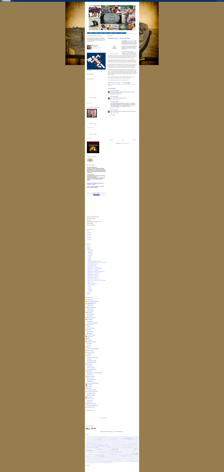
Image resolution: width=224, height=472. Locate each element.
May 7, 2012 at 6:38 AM (115, 94)
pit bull (109, 451)
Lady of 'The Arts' (90, 350)
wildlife (130, 460)
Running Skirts (89, 234)
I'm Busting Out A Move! (92, 265)
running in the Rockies (99, 455)
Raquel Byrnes (89, 371)
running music (107, 455)
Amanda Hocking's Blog (91, 307)
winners (87, 461)
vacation (112, 459)
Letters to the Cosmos (91, 352)
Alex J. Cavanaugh (101, 437)
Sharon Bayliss (89, 384)
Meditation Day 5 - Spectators (93, 274)
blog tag (122, 438)
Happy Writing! (89, 333)
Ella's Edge (89, 329)
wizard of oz (95, 461)
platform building (114, 451)
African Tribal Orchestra (89, 437)
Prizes (104, 452)
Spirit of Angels (110, 456)
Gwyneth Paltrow (93, 446)
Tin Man (131, 458)
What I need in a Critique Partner (113, 460)
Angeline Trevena (90, 309)
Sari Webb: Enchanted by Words (93, 383)
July (89, 256)
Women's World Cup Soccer (116, 461)
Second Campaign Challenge (124, 455)
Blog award (113, 438)
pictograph (102, 451)
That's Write (89, 388)
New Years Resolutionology (124, 450)
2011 (88, 292)
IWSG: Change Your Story (92, 283)
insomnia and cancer (101, 447)
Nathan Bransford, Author (91, 362)
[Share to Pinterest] (129, 82)
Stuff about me (105, 457)
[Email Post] (123, 82)
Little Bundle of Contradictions (92, 357)
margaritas (109, 449)
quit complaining (131, 452)
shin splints (90, 456)
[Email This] (125, 82)
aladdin (96, 437)
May (89, 259)
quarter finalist (113, 452)
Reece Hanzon (89, 374)
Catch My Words (90, 319)
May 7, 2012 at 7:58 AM (115, 99)
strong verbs (95, 457)
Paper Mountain (90, 364)
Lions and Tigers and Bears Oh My (122, 448)
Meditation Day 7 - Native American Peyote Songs (96, 271)
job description (120, 447)
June (89, 258)
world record (128, 461)
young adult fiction (98, 462)
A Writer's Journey (90, 305)
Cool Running (89, 239)
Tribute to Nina (105, 459)
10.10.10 (87, 436)
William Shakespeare (134, 460)
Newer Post (111, 139)
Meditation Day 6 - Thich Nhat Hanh (94, 272)
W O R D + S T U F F (90, 398)
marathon (98, 449)
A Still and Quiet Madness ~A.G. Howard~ (91, 303)
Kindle (89, 448)
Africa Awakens (130, 436)
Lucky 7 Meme (88, 449)
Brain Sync (131, 439)
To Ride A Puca (135, 458)
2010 (88, 294)
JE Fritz (112, 447)
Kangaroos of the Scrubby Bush (93, 348)
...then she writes (90, 299)
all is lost (107, 437)
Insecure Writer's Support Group (91, 447)
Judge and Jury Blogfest (126, 447)
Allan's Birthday (116, 437)
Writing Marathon (92, 462)
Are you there (135, 437)
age (93, 437)
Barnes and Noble (98, 438)
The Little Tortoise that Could (92, 391)
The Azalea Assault (93, 458)
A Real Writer (115, 436)
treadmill (97, 459)
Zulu (106, 462)
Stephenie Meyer (90, 457)
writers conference (134, 461)
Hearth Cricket (89, 336)
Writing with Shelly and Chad (92, 405)
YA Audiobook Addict (91, 407)
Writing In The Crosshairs (91, 403)
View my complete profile (96, 47)
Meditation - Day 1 (91, 281)
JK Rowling (115, 447)
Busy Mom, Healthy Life (91, 317)
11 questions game (92, 436)
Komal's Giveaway (93, 448)
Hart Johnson (111, 446)
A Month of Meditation (91, 284)
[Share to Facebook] (128, 82)
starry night (133, 456)
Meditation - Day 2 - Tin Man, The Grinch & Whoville (96, 280)
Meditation (112, 84)
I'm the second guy (134, 446)
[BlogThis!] (126, 82)
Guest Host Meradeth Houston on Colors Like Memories (97, 262)
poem (126, 451)
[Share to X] (127, 82)
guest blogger (88, 446)
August (89, 255)
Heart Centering (117, 446)
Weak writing (99, 460)
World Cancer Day (123, 461)
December (90, 249)
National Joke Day (98, 450)
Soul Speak (130, 48)
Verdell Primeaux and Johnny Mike (122, 459)
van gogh (115, 459)
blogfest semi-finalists (133, 438)
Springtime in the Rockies (126, 456)
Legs (108, 448)
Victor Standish (136, 459)
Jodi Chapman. (124, 49)
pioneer (106, 451)
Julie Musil (89, 345)
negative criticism (113, 450)
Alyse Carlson (121, 437)
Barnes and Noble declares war (106, 438)
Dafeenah (88, 326)
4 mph (109, 436)
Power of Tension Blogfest (97, 452)
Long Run (133, 448)
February (89, 289)
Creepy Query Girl (114, 90)
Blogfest (126, 438)
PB (99, 451)
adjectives (122, 436)
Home (123, 139)
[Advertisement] (122, 128)
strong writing (100, 457)
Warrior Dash (94, 460)
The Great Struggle (99, 458)
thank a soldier (88, 458)
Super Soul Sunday (131, 40)
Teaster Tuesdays (125, 457)
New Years (118, 450)
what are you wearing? (105, 460)
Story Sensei (89, 386)
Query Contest (118, 452)
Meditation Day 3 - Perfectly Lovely (94, 278)
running (133, 454)
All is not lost (111, 437)
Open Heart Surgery (95, 451)
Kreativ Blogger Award (101, 448)
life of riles (89, 355)
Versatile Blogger (131, 459)
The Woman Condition (91, 395)
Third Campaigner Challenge (123, 458)
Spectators (105, 456)
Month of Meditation (118, 84)
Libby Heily (89, 353)
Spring (114, 456)
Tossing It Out (89, 396)
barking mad (92, 438)
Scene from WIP (116, 455)
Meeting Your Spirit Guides (123, 449)
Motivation (93, 450)
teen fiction (130, 457)
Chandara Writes (90, 321)
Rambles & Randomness (91, 369)
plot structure (123, 451)
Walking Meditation (89, 460)
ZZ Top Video (110, 462)
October (89, 252)
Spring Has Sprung (118, 456)
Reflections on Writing (91, 376)
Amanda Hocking (126, 437)
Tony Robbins (87, 459)
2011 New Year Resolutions (99, 436)
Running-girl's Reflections (91, 379)
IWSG (108, 447)
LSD (136, 448)
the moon (104, 458)
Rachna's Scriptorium (91, 367)
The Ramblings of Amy (91, 393)
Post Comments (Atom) (125, 143)
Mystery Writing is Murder (91, 360)
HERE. (130, 77)
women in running (101, 461)
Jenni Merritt (89, 343)
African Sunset (135, 436)
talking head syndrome (119, 457)
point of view (130, 451)
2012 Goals (106, 436)
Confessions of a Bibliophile (92, 322)
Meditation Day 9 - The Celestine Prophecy (95, 268)
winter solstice (91, 461)
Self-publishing (133, 455)
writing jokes (87, 462)
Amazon (131, 437)
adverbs (126, 436)
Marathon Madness (104, 449)
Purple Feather (108, 452)
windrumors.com (90, 400)
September (90, 253)
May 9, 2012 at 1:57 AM (115, 107)
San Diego (111, 455)
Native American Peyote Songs (106, 450)
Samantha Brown (90, 381)
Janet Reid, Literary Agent (91, 341)
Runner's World (89, 237)
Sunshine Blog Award (111, 457)
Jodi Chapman (113, 101)
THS (128, 458)
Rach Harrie (135, 452)
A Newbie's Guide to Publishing (92, 301)
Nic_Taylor (114, 431)
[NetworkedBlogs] (96, 193)
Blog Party (118, 438)
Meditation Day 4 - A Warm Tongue (93, 275)
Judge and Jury (134, 447)
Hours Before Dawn (128, 446)
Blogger (122, 431)
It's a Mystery (89, 340)
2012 (88, 248)
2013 (88, 246)
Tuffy (109, 459)
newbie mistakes (131, 450)
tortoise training (93, 459)
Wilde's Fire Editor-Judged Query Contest (95, 261)
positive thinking (135, 451)
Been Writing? (89, 312)
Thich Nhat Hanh (131, 41)
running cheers (93, 455)
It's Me (105, 447)
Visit (89, 103)
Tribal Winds (100, 459)
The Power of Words (109, 458)
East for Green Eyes (90, 328)
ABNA (119, 436)
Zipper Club (103, 462)
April (89, 286)
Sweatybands (89, 232)
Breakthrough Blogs (90, 314)
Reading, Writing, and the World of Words (94, 372)
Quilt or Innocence (124, 452)
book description (98, 439)
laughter (106, 448)
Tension (134, 457)
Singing (95, 456)
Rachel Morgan (89, 365)
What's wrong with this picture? (123, 460)
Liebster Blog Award (113, 448)
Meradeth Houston (130, 449)
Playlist (119, 451)
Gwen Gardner (113, 96)
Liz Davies (129, 448)
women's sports (108, 461)
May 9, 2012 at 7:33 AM (115, 112)
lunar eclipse (93, 449)
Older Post (134, 139)
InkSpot (88, 338)
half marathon (99, 446)
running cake (87, 455)
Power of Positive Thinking (89, 452)
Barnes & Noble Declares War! (93, 277)
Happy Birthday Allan (106, 446)
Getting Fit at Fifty (90, 331)
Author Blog (87, 438)
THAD (136, 457)
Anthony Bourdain (90, 310)
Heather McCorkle (122, 446)
